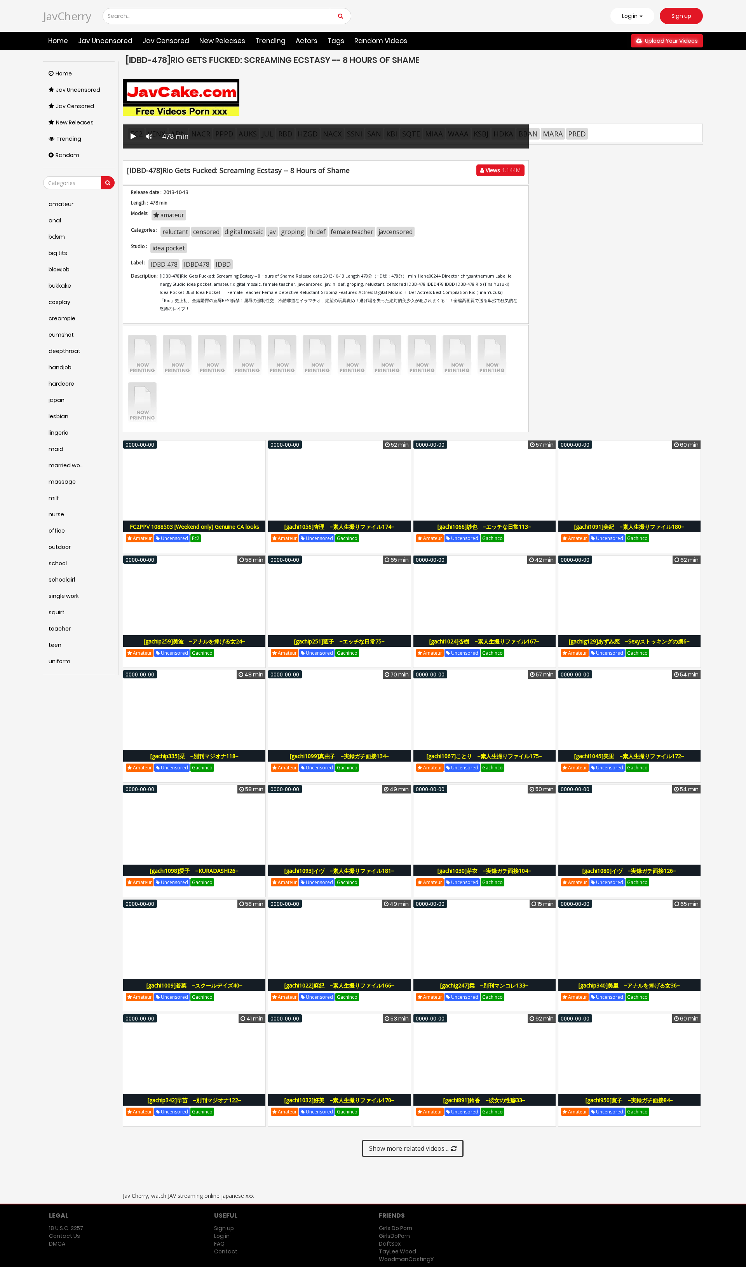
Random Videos (380, 40)
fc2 (195, 538)
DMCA (57, 1244)
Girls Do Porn (395, 1228)
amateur (171, 215)
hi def (317, 231)
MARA (553, 133)
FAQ (219, 1244)
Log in (222, 1236)
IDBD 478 (164, 264)
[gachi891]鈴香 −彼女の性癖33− (484, 1100)
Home (58, 40)
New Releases (222, 40)
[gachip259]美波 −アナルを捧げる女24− (194, 641)
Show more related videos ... (410, 1148)
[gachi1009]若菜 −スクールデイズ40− (194, 985)
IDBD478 (196, 264)
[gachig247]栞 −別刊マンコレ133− (484, 985)
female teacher (352, 231)
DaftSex (390, 1244)
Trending (270, 40)
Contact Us (64, 1236)
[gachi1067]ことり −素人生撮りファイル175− (484, 756)
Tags (336, 40)
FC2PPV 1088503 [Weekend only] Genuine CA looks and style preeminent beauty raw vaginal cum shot (194, 531)
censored (206, 231)
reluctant (175, 231)
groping (292, 231)
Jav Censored (166, 40)
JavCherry (67, 16)
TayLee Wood (397, 1251)
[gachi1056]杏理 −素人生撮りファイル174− (339, 526)
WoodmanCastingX (406, 1259)
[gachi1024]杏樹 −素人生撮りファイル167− (484, 641)
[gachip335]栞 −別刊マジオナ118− (194, 756)
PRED (577, 133)
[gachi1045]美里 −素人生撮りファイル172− (629, 756)
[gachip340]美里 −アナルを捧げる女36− (629, 985)
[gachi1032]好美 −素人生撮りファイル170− (339, 1100)
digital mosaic (244, 231)
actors (306, 40)
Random (67, 155)
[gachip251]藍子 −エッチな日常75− (339, 641)
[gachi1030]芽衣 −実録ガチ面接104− (484, 870)
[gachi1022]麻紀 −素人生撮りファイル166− (339, 985)
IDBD (223, 264)
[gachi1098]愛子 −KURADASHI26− (194, 870)
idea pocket (168, 248)
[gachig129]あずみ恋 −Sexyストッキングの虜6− (629, 641)
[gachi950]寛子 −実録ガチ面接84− (629, 1100)
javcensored (395, 231)
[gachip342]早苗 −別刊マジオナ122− (194, 1100)
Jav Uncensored (105, 40)
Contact (225, 1251)
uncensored (174, 538)
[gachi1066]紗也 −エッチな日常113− (484, 526)
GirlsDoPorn (394, 1236)
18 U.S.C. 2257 (66, 1228)
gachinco (347, 538)
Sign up (681, 16)
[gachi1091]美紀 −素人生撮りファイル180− (629, 526)
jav (272, 231)
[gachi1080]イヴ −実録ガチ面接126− (629, 870)
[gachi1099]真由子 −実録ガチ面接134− (339, 756)
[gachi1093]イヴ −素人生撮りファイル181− (339, 870)
